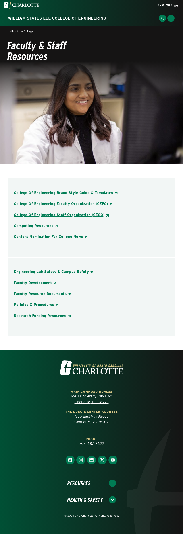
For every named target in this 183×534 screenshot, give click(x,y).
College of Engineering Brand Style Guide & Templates (63, 193)
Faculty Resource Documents (40, 294)
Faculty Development (33, 283)
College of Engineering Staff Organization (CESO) (59, 215)
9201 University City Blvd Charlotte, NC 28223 (91, 399)
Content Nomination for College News (48, 237)
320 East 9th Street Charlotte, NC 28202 (91, 419)
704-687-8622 (91, 444)
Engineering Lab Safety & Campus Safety (51, 272)
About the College (21, 31)
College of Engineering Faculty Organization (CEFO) (61, 204)
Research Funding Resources (40, 316)
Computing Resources (34, 226)
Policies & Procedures (34, 305)
